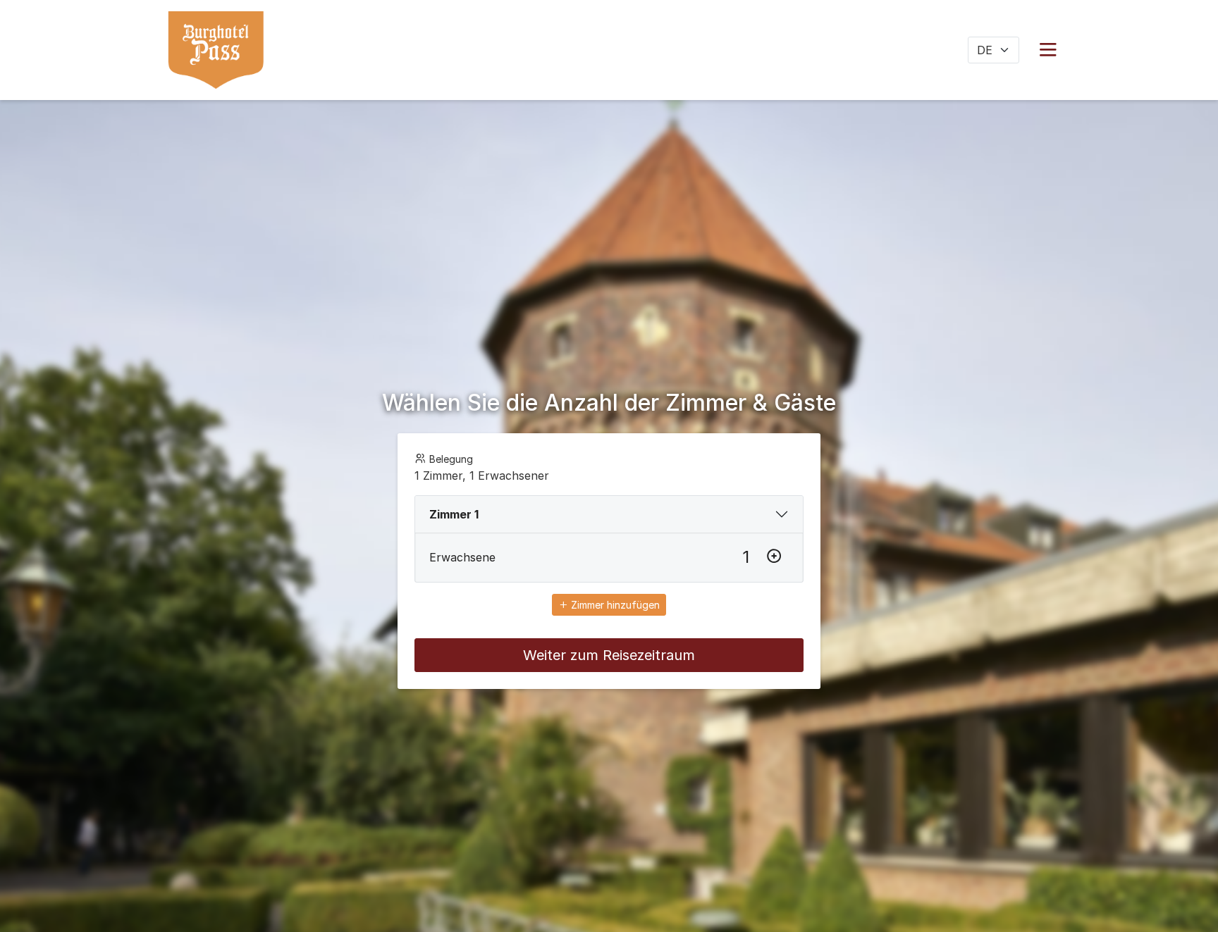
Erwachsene (462, 557)
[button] (1048, 50)
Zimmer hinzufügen (614, 605)
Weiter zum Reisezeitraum (609, 655)
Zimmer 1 (454, 514)
